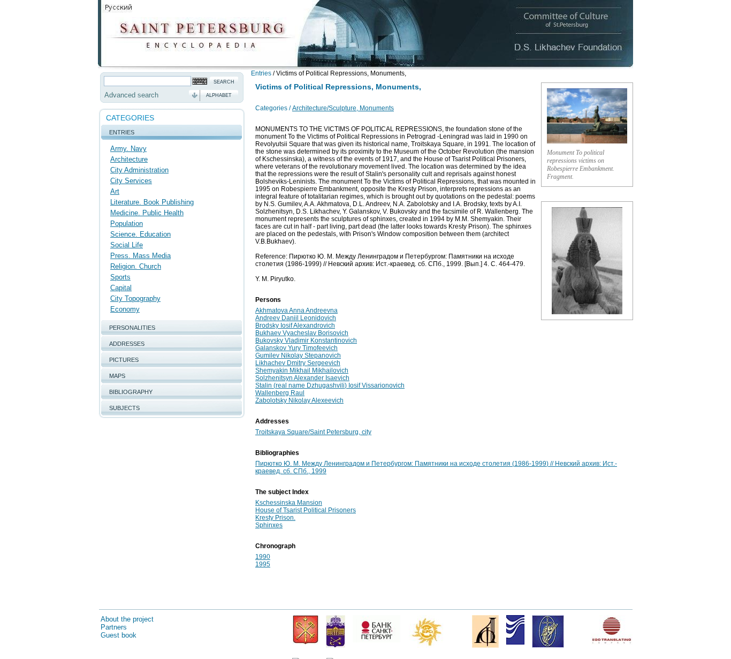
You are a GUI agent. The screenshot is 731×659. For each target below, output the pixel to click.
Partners (114, 627)
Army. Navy (128, 149)
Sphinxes (269, 525)
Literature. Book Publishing (152, 202)
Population (126, 223)
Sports (120, 277)
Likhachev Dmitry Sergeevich (297, 363)
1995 (262, 564)
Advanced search (131, 95)
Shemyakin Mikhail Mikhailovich (301, 370)
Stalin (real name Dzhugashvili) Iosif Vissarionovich (330, 385)
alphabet (219, 95)
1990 (262, 556)
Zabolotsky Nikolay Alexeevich (299, 400)
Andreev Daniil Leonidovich (295, 318)
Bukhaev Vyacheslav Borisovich (301, 333)
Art (114, 191)
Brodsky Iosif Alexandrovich (295, 325)
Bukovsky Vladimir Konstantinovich (306, 340)
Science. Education (140, 234)
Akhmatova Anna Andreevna (296, 310)
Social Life (126, 245)
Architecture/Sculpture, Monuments (343, 108)
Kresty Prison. (275, 517)
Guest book (118, 635)
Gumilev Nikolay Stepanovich (298, 355)
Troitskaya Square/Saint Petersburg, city (313, 432)
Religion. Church (135, 266)
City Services (131, 181)
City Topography (135, 298)
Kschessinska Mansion (288, 502)
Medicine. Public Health (147, 213)
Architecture (129, 159)
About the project (127, 619)
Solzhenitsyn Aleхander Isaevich (302, 378)
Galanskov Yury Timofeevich (296, 348)
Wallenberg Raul (279, 393)
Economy (125, 309)
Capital (121, 288)
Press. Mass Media (140, 256)
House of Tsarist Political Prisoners (305, 510)
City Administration (139, 170)
